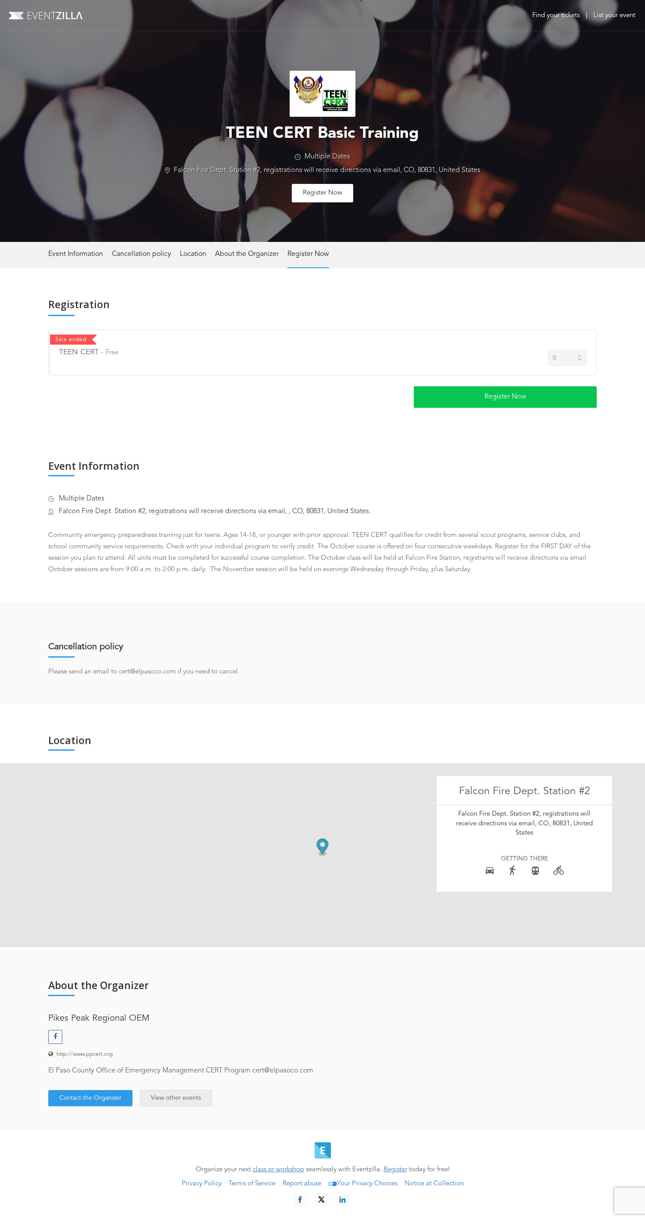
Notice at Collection (434, 1183)
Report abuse (302, 1183)
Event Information (75, 254)
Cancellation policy (141, 254)
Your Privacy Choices (367, 1183)
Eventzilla (45, 15)
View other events (176, 1098)
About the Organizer (247, 254)
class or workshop (278, 1169)
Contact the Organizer (90, 1098)
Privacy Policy (202, 1183)
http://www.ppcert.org (85, 1054)
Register (395, 1169)
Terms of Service (252, 1183)
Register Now (322, 193)
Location (193, 254)
